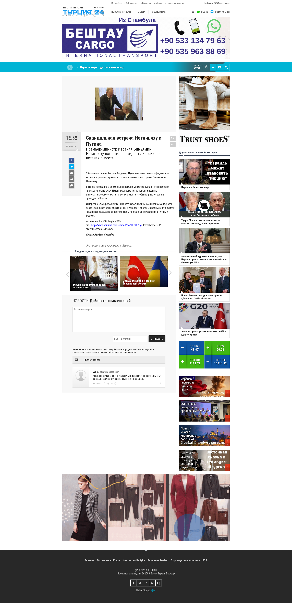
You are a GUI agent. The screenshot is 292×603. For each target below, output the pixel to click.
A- (172, 144)
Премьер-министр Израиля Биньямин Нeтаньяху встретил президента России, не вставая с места (123, 153)
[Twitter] (71, 166)
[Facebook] (71, 160)
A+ (172, 138)
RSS (204, 560)
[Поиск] (226, 67)
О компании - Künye (108, 560)
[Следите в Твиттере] (140, 583)
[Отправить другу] (71, 173)
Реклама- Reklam (158, 560)
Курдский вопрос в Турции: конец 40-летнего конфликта (115, 67)
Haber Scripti (143, 590)
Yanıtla (98, 383)
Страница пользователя (185, 560)
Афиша (159, 3)
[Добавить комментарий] (71, 185)
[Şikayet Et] (160, 383)
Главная (89, 560)
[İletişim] (220, 67)
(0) (107, 383)
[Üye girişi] (213, 67)
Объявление (132, 3)
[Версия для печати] (71, 179)
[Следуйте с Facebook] (133, 583)
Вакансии (146, 3)
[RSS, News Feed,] (146, 583)
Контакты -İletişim (134, 560)
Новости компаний (176, 3)
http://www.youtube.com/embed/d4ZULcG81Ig (116, 225)
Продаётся (116, 3)
